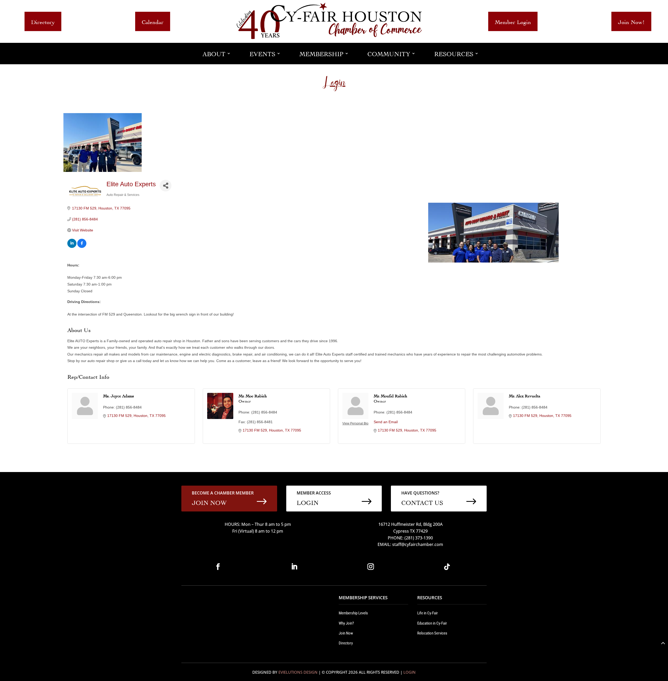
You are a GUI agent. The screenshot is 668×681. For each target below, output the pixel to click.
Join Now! (631, 21)
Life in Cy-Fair (427, 613)
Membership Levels (353, 613)
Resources (453, 53)
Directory (43, 21)
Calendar (153, 21)
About (213, 53)
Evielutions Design (298, 672)
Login (409, 672)
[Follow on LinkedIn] (294, 566)
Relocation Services (432, 633)
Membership (321, 53)
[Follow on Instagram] (370, 566)
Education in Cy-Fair (432, 623)
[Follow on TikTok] (447, 566)
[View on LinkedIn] (71, 247)
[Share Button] (165, 185)
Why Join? (346, 623)
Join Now (346, 633)
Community (388, 53)
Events (262, 53)
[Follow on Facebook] (217, 566)
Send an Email (386, 422)
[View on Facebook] (81, 247)
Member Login (513, 21)
